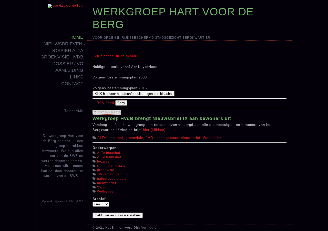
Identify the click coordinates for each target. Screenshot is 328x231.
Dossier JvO (67, 63)
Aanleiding (69, 70)
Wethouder (212, 138)
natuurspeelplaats (112, 178)
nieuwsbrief (190, 138)
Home (76, 37)
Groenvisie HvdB (61, 56)
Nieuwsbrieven (63, 43)
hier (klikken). (155, 130)
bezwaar (104, 161)
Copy (121, 103)
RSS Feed (105, 103)
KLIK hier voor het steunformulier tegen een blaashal (133, 94)
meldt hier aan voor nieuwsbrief (118, 215)
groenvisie (134, 138)
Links (76, 76)
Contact (72, 83)
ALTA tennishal (110, 138)
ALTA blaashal (108, 153)
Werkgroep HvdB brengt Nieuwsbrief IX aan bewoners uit (162, 118)
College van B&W (111, 166)
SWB (101, 187)
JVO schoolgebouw (162, 138)
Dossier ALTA (66, 50)
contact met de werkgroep (185, 227)
